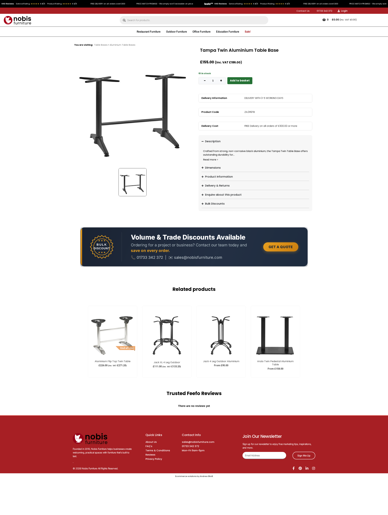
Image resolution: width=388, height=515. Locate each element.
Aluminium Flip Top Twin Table (112, 361)
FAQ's (149, 446)
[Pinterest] (300, 468)
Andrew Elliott (206, 476)
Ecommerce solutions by (187, 476)
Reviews (150, 454)
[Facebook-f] (293, 468)
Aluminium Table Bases (122, 44)
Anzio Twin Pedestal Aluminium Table (275, 363)
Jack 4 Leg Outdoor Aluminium (221, 361)
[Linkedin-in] (307, 468)
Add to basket (240, 80)
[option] (132, 107)
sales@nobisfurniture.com (198, 442)
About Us (151, 442)
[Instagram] (313, 468)
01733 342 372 (190, 446)
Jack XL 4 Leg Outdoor (167, 362)
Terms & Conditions (158, 450)
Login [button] (344, 11)
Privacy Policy (154, 459)
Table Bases (101, 44)
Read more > (210, 159)
